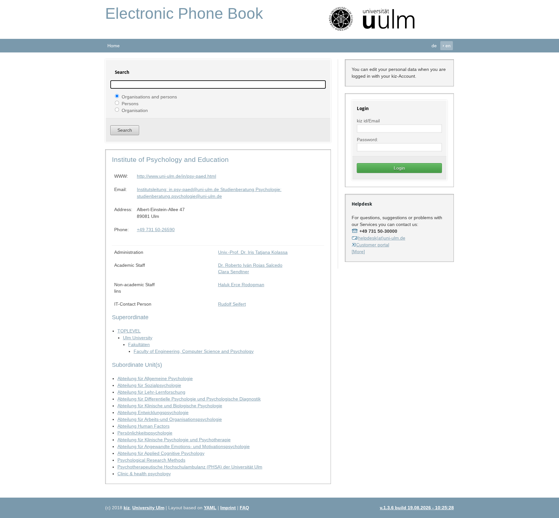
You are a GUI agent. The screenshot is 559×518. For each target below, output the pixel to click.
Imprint (228, 507)
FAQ (244, 507)
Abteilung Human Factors (143, 426)
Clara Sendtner (233, 271)
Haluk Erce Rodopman (241, 284)
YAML (210, 507)
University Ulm (148, 507)
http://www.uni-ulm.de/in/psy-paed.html (176, 176)
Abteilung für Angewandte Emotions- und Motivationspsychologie (183, 446)
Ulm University (137, 337)
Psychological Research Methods (151, 460)
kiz (127, 507)
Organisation (135, 110)
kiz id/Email (368, 120)
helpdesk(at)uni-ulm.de (381, 238)
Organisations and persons (149, 96)
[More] (358, 251)
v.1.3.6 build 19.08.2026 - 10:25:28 (417, 507)
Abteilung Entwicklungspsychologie (153, 412)
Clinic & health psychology (144, 473)
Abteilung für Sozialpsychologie (149, 385)
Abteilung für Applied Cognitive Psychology (160, 453)
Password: (367, 139)
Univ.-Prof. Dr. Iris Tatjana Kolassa (253, 252)
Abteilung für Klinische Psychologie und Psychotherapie (174, 439)
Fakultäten (139, 344)
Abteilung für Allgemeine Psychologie (155, 378)
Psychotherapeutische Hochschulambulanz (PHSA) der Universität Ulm (189, 466)
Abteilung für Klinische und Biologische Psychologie (169, 405)
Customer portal (372, 244)
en (447, 45)
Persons (130, 103)
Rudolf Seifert (232, 304)
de (434, 45)
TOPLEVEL (129, 330)
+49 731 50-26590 (156, 229)
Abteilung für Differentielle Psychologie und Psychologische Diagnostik (189, 398)
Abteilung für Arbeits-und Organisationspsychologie (169, 419)
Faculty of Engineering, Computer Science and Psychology (194, 351)
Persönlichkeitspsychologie (144, 432)
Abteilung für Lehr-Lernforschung (151, 392)
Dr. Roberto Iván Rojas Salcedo (250, 265)
